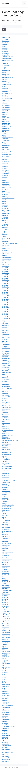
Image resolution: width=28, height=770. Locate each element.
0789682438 (5, 276)
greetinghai (5, 534)
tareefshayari (5, 696)
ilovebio (4, 203)
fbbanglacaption (6, 745)
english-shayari (6, 37)
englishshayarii (6, 248)
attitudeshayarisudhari (8, 505)
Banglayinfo (5, 39)
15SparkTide (5, 615)
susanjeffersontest (7, 653)
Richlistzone (5, 86)
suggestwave (5, 384)
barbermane (5, 571)
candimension (6, 482)
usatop (4, 199)
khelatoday (5, 48)
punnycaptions (6, 499)
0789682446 (5, 288)
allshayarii (4, 72)
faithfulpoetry (5, 184)
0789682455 (5, 304)
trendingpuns (5, 417)
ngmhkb (4, 212)
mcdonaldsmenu (6, 475)
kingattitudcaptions (7, 76)
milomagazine (6, 145)
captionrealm (5, 629)
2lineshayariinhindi (7, 379)
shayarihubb (5, 198)
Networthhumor (6, 84)
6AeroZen (4, 601)
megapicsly (5, 588)
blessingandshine (7, 396)
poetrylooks (5, 342)
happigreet (5, 79)
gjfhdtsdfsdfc (5, 213)
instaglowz (5, 393)
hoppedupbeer (6, 651)
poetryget (4, 484)
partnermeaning (6, 151)
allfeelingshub (6, 630)
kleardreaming (6, 581)
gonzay (4, 421)
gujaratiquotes (6, 185)
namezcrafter (5, 686)
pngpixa (4, 740)
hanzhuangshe (6, 632)
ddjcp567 (4, 679)
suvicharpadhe (6, 695)
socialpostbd (5, 62)
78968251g (5, 222)
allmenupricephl (6, 454)
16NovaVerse (5, 616)
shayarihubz (5, 395)
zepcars (4, 119)
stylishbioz (5, 723)
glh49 (3, 665)
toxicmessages (6, 536)
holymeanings (6, 253)
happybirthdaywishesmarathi (10, 440)
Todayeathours (6, 428)
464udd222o (5, 208)
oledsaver (4, 246)
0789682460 (5, 313)
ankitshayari (5, 473)
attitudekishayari (6, 370)
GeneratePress (20, 767)
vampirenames (6, 538)
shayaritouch (5, 245)
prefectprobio (5, 83)
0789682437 (5, 274)
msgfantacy (5, 163)
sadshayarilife (6, 438)
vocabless (5, 580)
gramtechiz (5, 557)
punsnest (4, 410)
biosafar (4, 472)
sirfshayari (5, 583)
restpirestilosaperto (7, 56)
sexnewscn (5, 676)
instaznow (5, 700)
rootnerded (5, 703)
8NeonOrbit (5, 604)
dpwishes (4, 168)
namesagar (5, 738)
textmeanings (5, 264)
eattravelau (5, 747)
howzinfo (4, 339)
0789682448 (5, 292)
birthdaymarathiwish (7, 192)
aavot (3, 191)
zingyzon (4, 327)
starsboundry (5, 121)
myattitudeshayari (7, 238)
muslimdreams (6, 510)
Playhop (4, 431)
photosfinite (5, 42)
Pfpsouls (4, 512)
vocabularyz (5, 702)
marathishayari (6, 405)
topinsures (5, 63)
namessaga (5, 548)
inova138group (6, 637)
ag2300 (4, 662)
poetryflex (4, 730)
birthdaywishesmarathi (8, 480)
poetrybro (4, 142)
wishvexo (4, 717)
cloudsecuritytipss (7, 257)
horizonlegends (6, 107)
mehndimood (5, 433)
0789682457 (5, 308)
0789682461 (5, 315)
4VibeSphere (5, 597)
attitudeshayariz (6, 172)
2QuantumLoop (6, 594)
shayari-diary (5, 526)
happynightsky (6, 714)
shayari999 (5, 49)
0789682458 (5, 309)
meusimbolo (5, 761)
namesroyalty (5, 485)
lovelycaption (5, 742)
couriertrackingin (6, 241)
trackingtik (5, 672)
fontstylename (6, 189)
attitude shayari (6, 543)
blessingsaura (6, 402)
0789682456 (5, 306)
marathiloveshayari (7, 89)
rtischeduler (5, 496)
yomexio (4, 165)
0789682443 (5, 285)
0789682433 (5, 267)
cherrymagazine (6, 444)
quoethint (4, 206)
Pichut (3, 320)
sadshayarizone (6, 154)
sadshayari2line (6, 758)
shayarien (4, 751)
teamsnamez (5, 138)
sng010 (4, 658)
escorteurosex (6, 641)
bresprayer (5, 131)
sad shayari (5, 541)
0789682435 (5, 271)
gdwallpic (4, 381)
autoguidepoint (6, 414)
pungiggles (5, 323)
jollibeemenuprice (7, 466)
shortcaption (5, 744)
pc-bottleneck (6, 491)
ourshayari (5, 234)
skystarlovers (5, 390)
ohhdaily (4, 114)
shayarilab (5, 524)
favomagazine (6, 365)
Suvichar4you (5, 346)
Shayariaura (5, 724)
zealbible (4, 144)
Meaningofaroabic (7, 559)
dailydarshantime (6, 506)
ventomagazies (6, 123)
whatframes (5, 112)
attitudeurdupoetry (7, 93)
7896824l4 (5, 231)
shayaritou (5, 102)
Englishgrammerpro (7, 531)
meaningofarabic (6, 452)
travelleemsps (6, 369)
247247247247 (6, 318)
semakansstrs (6, 419)
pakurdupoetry (6, 100)
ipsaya (4, 135)
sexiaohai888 (5, 656)
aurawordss (5, 391)
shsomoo (4, 644)
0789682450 (5, 295)
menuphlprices (6, 560)
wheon (4, 180)
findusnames (5, 477)
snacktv (4, 116)
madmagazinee (6, 337)
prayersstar (5, 716)
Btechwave (5, 562)
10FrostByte (5, 608)
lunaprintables (6, 255)
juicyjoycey (5, 341)
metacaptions (5, 400)
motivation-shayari (7, 468)
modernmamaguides (7, 705)
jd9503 (4, 669)
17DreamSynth (6, 618)
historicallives (5, 124)
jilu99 (3, 674)
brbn (3, 46)
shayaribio (5, 447)
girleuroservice (6, 684)
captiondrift (5, 721)
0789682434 (5, 269)
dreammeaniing (6, 423)
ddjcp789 (4, 681)
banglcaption (5, 170)
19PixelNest (5, 622)
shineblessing (6, 88)
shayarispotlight (6, 362)
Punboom (4, 262)
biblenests (5, 383)
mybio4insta (5, 690)
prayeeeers (5, 398)
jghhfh (3, 233)
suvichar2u (5, 754)
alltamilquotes (6, 358)
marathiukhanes (6, 158)
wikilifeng (4, 67)
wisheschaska (6, 587)
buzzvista (4, 133)
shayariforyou (5, 478)
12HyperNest (5, 611)
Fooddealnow (5, 426)
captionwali (5, 103)
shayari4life (5, 91)
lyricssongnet (5, 334)
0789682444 (5, 287)
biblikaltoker (5, 555)
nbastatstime (5, 529)
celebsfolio (5, 489)
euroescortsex (6, 667)
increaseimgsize (6, 508)
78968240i (5, 226)
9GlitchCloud (5, 606)
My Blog (5, 3)
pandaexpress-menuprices (9, 243)
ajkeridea (4, 177)
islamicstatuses (6, 70)
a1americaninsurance (8, 635)
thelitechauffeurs (6, 175)
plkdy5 (4, 649)
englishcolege (6, 574)
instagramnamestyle (7, 435)
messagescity (6, 260)
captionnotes (5, 81)
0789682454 (5, 302)
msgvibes (4, 733)
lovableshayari (6, 250)
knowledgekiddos (7, 590)
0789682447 (5, 290)
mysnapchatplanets (7, 430)
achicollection (5, 332)
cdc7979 (4, 655)
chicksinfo (4, 553)
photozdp (4, 178)
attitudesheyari (6, 348)
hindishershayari (6, 58)
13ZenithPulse (6, 613)
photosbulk (5, 95)
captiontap (5, 416)
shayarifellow (5, 173)
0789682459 (5, 311)
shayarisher (5, 166)
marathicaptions (6, 187)
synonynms (5, 377)
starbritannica (6, 109)
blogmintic (11, 198)
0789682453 (5, 301)
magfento (4, 567)
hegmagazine (5, 367)
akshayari (4, 335)
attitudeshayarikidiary (8, 752)
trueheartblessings (7, 388)
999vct (4, 677)
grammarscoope (6, 259)
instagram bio (6, 540)
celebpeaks (5, 522)
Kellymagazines (6, 458)
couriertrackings (6, 69)
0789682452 (5, 299)
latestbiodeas (6, 503)
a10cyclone (5, 648)
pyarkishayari (5, 691)
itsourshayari (5, 627)
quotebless (5, 205)
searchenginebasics (7, 552)
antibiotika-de (6, 634)
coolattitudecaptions (7, 60)
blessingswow (6, 735)
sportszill (4, 515)
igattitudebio (5, 625)
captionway (5, 709)
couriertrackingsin (7, 465)
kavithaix (4, 159)
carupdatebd (5, 74)
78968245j (5, 227)
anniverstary (5, 463)
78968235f (5, 220)
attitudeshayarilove (7, 105)
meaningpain (5, 710)
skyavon (4, 403)
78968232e (5, 219)
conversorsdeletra (7, 252)
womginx (4, 494)
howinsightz (5, 363)
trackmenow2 (5, 642)
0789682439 (5, 278)
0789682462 (5, 316)
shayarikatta (5, 585)
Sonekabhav (5, 41)
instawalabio (5, 182)
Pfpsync (4, 513)
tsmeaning (5, 376)
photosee (4, 461)
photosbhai (5, 96)
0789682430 (5, 280)
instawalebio (5, 693)
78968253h (5, 224)
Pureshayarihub (6, 533)
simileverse (5, 349)
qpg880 (4, 646)
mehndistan (5, 356)
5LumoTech (5, 599)
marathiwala (5, 470)
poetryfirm (5, 445)
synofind (4, 569)
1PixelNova (5, 592)
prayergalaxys (6, 409)
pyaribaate (5, 236)
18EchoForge (5, 620)
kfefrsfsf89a (5, 210)
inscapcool (5, 564)
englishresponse (6, 372)
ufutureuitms (5, 351)
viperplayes (5, 147)
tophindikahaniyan (7, 98)
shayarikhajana (6, 749)
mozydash (5, 51)
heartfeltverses (6, 566)
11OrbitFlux (5, 609)
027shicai (4, 683)
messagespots (6, 545)
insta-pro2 (5, 194)
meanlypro (5, 737)
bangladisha (5, 55)
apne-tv (4, 201)
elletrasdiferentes (7, 126)
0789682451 (5, 297)
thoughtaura (5, 240)
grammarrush (5, 149)
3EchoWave (5, 595)
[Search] (4, 29)
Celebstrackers (6, 520)
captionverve (5, 719)
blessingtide (5, 266)
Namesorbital (5, 487)
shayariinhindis (6, 449)
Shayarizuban (6, 65)
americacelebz (6, 712)
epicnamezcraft (6, 707)
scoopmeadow (6, 386)
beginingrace (5, 140)
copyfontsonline (6, 407)
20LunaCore (5, 623)
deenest (4, 576)
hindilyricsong (6, 550)
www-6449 (5, 660)
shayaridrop (5, 325)
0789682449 (5, 294)
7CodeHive (5, 602)
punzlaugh (5, 412)
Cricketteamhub (6, 492)
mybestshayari (6, 759)
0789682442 (5, 283)
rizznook (4, 360)
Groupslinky (5, 437)
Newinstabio (5, 573)
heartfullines (5, 698)
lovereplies (5, 546)
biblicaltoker (5, 451)
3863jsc (4, 670)
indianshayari (5, 128)
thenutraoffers (6, 663)
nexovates (5, 498)
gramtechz (5, 442)
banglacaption (6, 53)
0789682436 (5, 273)
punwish (4, 501)
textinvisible (5, 731)
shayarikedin (5, 756)
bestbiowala (5, 156)
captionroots (5, 322)
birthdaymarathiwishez (8, 726)
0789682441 (5, 281)
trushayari (4, 152)
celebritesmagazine (7, 137)
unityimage (5, 519)
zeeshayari (5, 330)
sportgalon (5, 517)
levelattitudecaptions (7, 77)
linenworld (5, 110)
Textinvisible (5, 161)
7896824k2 (5, 229)
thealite (4, 424)
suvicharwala (5, 688)
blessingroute (5, 130)
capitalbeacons (6, 344)
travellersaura (6, 353)
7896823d (5, 217)
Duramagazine (6, 459)
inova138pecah (6, 639)
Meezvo (4, 578)
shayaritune (5, 456)
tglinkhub (4, 44)
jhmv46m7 (5, 215)
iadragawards (6, 117)
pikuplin (4, 374)
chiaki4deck (5, 355)
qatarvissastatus (6, 527)
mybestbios (5, 328)
